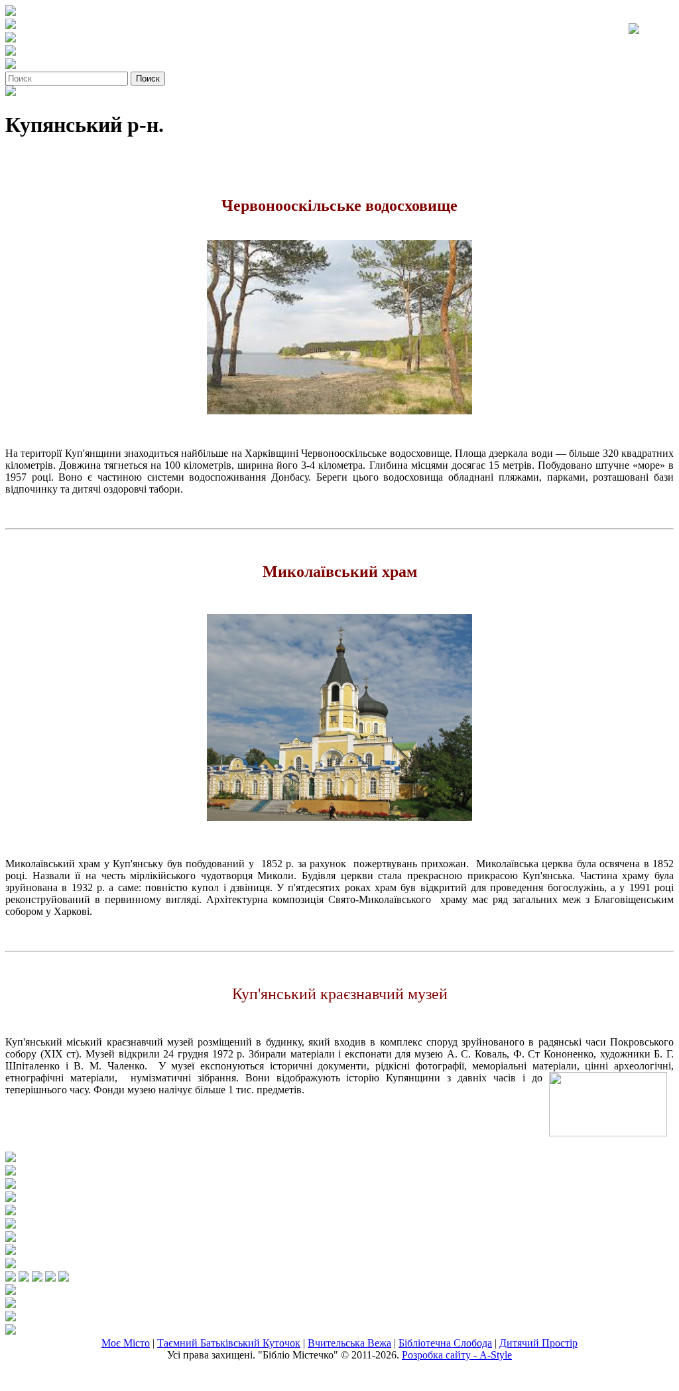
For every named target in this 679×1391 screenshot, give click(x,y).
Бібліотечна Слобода (445, 1343)
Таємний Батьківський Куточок (228, 1343)
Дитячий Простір (538, 1343)
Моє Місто (125, 1343)
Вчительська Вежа (349, 1343)
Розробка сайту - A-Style (457, 1355)
